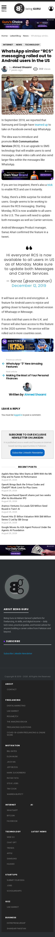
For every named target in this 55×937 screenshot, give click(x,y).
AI (32, 805)
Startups (11, 874)
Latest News (39, 831)
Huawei (11, 864)
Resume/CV (12, 716)
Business (10, 917)
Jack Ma (11, 761)
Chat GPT (11, 842)
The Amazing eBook (17, 721)
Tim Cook (12, 788)
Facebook (12, 821)
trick (50, 184)
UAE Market (13, 711)
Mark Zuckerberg (16, 772)
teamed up (41, 124)
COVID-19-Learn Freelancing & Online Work (26, 733)
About (9, 684)
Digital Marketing (16, 705)
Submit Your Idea (15, 880)
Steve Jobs (12, 783)
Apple (10, 853)
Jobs (9, 885)
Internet (10, 805)
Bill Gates (12, 751)
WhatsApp (12, 810)
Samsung (12, 858)
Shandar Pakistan (16, 928)
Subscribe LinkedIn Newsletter (27, 452)
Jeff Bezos (12, 767)
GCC (7, 901)
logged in (18, 415)
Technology (13, 831)
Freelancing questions (19, 727)
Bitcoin (11, 815)
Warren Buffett (15, 794)
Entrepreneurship (16, 923)
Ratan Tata (13, 778)
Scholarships (14, 890)
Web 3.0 (11, 837)
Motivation (12, 745)
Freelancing (13, 700)
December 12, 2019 (29, 285)
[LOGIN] (51, 8)
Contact (11, 689)
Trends (10, 847)
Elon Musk (12, 756)
